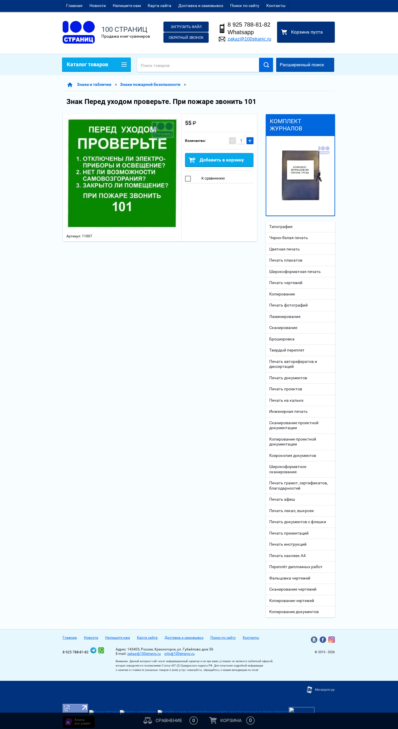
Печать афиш (282, 499)
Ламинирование (284, 316)
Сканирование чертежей (292, 589)
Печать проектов (285, 389)
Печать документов (288, 377)
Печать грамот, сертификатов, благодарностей (298, 485)
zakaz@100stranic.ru (249, 38)
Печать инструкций (288, 544)
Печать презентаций (289, 533)
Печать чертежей (285, 282)
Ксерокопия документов (292, 455)
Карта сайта (159, 5)
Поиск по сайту (244, 5)
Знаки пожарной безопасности (150, 84)
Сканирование (283, 327)
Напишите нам (127, 5)
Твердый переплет (286, 350)
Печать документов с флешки (297, 521)
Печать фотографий (288, 305)
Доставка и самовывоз (200, 5)
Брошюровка (282, 339)
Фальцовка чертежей (289, 578)
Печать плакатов (285, 260)
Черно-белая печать (288, 237)
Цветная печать (284, 249)
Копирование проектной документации (292, 442)
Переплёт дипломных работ (296, 566)
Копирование (282, 294)
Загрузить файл (186, 27)
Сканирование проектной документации (293, 425)
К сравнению (212, 178)
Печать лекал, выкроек (291, 510)
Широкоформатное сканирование (287, 469)
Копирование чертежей (291, 600)
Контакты (276, 5)
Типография (281, 226)
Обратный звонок (186, 38)
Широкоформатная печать (295, 271)
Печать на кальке (286, 400)
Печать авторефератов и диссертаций (293, 364)
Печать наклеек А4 (287, 555)
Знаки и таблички (94, 84)
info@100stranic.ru (179, 654)
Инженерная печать (288, 411)
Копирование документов (294, 611)
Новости (97, 5)
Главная (74, 5)
